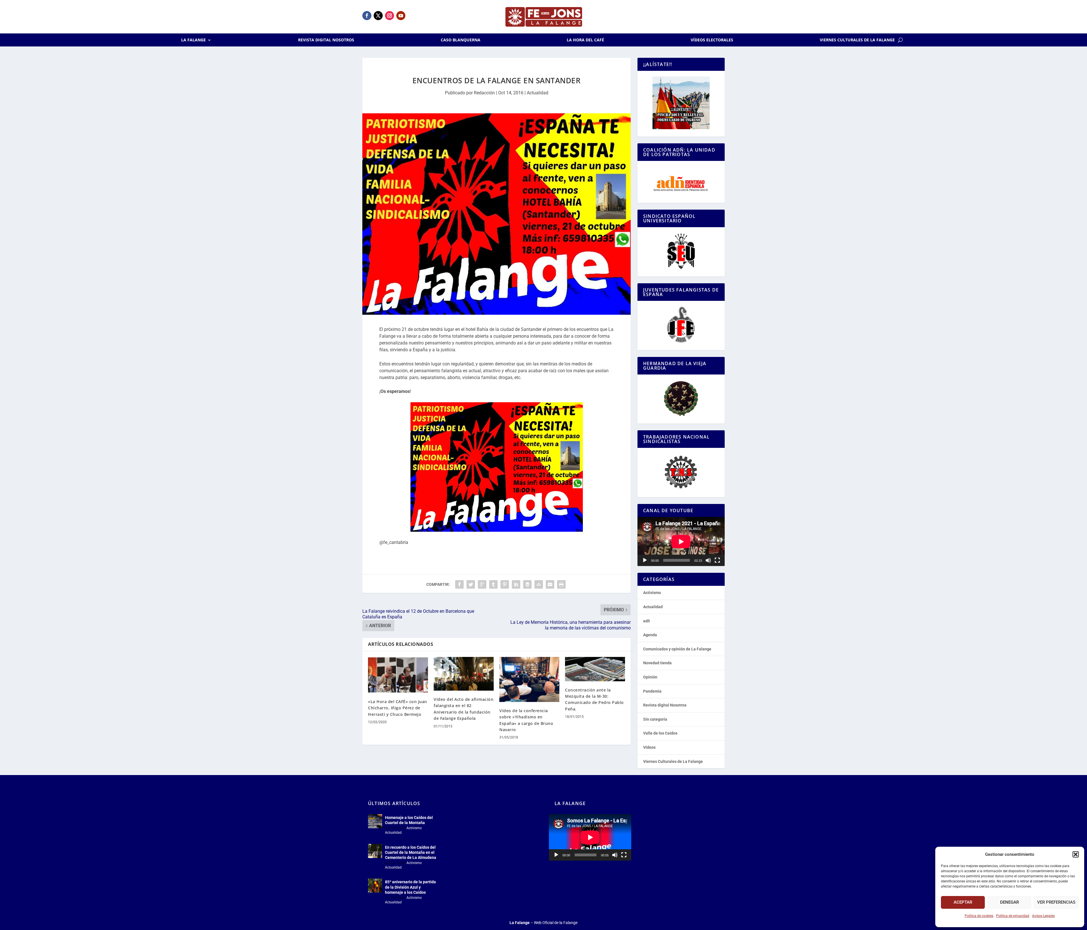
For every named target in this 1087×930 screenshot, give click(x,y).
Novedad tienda (657, 663)
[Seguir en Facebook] (366, 15)
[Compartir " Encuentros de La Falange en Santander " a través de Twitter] (470, 584)
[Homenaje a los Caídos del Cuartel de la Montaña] (375, 821)
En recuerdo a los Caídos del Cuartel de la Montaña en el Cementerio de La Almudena (410, 852)
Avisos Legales (1043, 916)
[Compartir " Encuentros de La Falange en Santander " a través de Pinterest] (504, 584)
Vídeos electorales (712, 40)
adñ (646, 621)
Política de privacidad (1012, 916)
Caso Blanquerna (460, 40)
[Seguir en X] (378, 15)
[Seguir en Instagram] (389, 15)
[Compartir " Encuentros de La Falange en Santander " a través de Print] (561, 584)
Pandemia (652, 691)
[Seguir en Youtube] (400, 15)
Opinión (650, 677)
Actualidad (537, 92)
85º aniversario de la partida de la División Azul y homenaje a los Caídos (410, 887)
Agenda (650, 635)
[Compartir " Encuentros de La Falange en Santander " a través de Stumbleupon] (538, 584)
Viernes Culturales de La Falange (857, 40)
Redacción (484, 92)
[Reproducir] (645, 560)
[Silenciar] (708, 560)
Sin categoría (655, 719)
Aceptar (963, 902)
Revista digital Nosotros (326, 40)
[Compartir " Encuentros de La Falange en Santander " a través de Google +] (482, 584)
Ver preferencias (1056, 902)
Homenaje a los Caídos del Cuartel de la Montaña (409, 820)
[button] (1076, 854)
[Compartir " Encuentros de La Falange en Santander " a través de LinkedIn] (516, 584)
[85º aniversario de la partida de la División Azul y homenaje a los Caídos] (375, 885)
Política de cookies (979, 916)
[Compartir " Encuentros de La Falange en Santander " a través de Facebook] (459, 584)
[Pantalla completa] (717, 560)
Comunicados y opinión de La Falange (677, 649)
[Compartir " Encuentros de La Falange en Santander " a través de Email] (550, 584)
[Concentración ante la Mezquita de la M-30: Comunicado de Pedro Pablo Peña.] (595, 669)
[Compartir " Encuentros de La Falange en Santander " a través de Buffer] (527, 584)
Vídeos (649, 747)
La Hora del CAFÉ (585, 40)
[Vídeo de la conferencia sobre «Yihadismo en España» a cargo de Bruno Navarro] (529, 679)
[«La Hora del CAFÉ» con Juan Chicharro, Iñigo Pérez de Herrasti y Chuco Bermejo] (398, 675)
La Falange (193, 40)
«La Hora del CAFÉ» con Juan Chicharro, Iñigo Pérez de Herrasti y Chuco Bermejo (397, 708)
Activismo (652, 592)
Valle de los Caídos (660, 733)
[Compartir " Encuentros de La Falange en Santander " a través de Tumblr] (493, 584)
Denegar (1009, 902)
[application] (681, 541)
